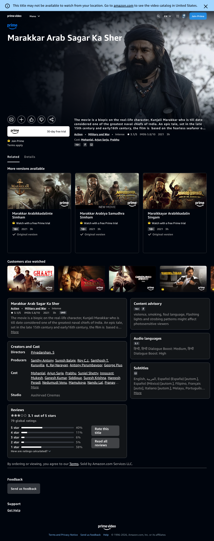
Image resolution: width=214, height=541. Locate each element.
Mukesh (37, 378)
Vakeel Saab (183, 279)
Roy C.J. (83, 360)
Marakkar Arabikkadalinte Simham (39, 191)
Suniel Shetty (88, 373)
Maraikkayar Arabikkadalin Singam (175, 191)
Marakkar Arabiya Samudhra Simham (107, 191)
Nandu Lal (95, 382)
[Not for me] (41, 119)
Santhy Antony (42, 360)
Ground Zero (132, 279)
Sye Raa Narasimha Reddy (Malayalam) (81, 279)
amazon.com (123, 5)
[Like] (31, 119)
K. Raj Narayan (57, 365)
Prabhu (114, 139)
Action (78, 134)
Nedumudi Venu (54, 382)
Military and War (99, 134)
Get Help (13, 510)
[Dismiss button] (205, 6)
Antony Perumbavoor (86, 365)
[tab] (13, 156)
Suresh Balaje (65, 360)
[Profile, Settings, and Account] (184, 16)
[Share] (51, 119)
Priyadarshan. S (42, 352)
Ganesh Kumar (56, 378)
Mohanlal (87, 139)
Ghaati (30, 279)
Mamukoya (77, 382)
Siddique (75, 378)
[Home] (14, 16)
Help (106, 534)
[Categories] (177, 16)
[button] (31, 451)
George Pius (113, 365)
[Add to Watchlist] (21, 119)
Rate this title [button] (102, 431)
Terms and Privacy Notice (63, 534)
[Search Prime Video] (158, 16)
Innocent (107, 373)
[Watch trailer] (11, 119)
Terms (74, 464)
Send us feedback (90, 534)
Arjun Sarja (102, 139)
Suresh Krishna (95, 378)
